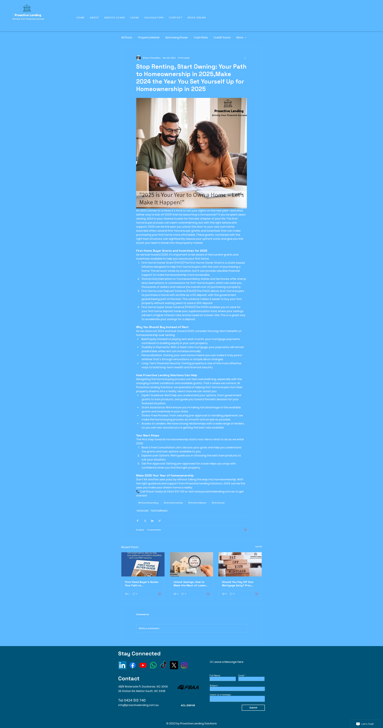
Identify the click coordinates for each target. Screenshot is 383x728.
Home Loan (143, 510)
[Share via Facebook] (137, 520)
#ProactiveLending (148, 502)
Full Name (215, 675)
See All (258, 546)
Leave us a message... (221, 694)
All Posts (126, 37)
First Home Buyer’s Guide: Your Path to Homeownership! (142, 583)
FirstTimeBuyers (159, 510)
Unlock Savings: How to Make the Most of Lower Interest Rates (190, 583)
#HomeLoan (218, 502)
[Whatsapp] (153, 665)
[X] (174, 665)
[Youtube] (143, 665)
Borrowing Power (177, 37)
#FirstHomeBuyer (197, 502)
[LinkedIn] (122, 665)
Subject (214, 685)
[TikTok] (163, 665)
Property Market (149, 37)
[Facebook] (133, 665)
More (239, 37)
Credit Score (222, 37)
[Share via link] (159, 520)
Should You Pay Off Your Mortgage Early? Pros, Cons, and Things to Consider (238, 583)
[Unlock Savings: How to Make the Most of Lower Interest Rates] (191, 564)
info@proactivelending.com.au (138, 705)
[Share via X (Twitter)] (144, 520)
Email (241, 675)
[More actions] (245, 58)
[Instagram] (184, 665)
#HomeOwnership (173, 502)
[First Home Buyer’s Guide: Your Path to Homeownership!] (143, 564)
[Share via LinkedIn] (152, 520)
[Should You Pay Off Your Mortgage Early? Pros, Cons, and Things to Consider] (240, 564)
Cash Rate (201, 37)
